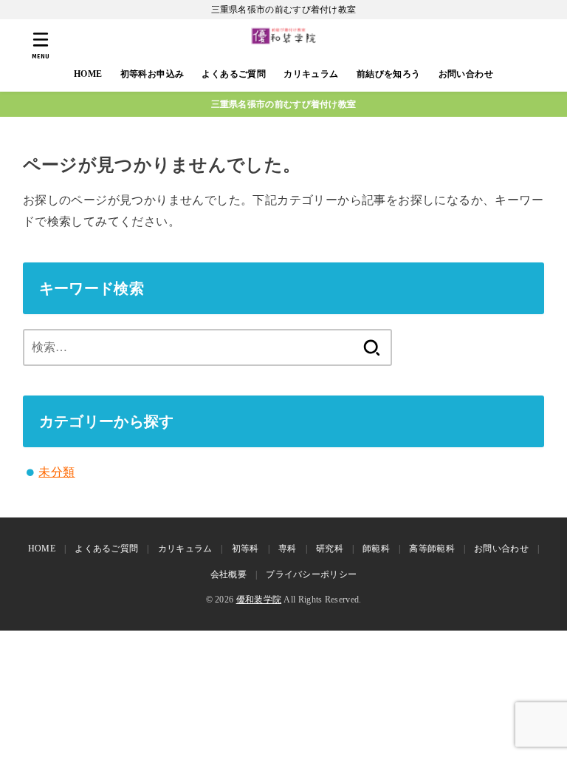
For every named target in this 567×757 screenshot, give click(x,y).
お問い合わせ (466, 74)
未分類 (56, 472)
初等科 (245, 548)
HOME (88, 74)
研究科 (329, 548)
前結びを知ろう (389, 74)
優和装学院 (259, 599)
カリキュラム (311, 74)
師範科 (376, 548)
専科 (287, 548)
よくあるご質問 (234, 74)
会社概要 (228, 574)
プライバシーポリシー (311, 574)
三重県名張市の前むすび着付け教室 (284, 104)
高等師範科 (432, 548)
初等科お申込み (152, 74)
